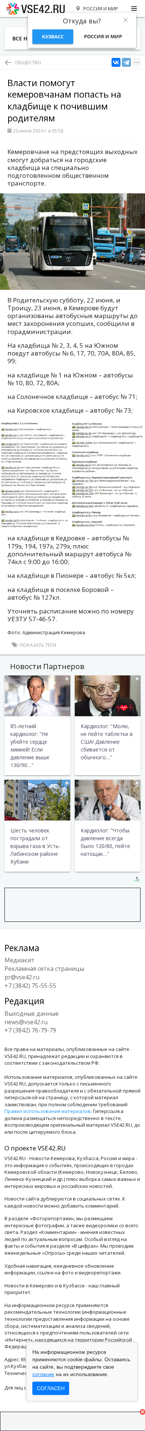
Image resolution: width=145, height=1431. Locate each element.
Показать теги (37, 645)
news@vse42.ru (26, 1022)
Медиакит (19, 960)
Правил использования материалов (47, 1111)
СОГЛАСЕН (51, 1388)
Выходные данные (31, 1013)
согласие (43, 1374)
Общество (28, 62)
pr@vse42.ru (21, 977)
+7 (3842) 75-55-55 (30, 986)
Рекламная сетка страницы (44, 969)
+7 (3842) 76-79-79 (30, 1030)
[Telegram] (126, 62)
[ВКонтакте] (116, 62)
